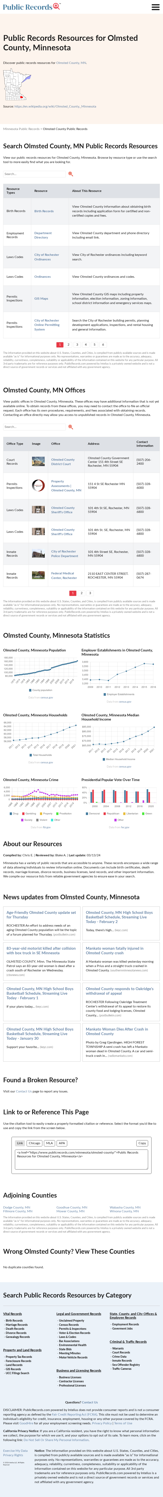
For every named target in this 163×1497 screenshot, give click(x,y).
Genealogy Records (18, 1337)
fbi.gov (47, 827)
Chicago (34, 1143)
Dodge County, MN (16, 1207)
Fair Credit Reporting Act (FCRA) (74, 1414)
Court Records (121, 1352)
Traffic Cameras (121, 1369)
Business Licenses (70, 1377)
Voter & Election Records (74, 1333)
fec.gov (125, 827)
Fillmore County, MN (17, 1211)
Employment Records (125, 1324)
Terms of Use (123, 1423)
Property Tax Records (19, 1357)
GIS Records (13, 1369)
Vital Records (12, 1314)
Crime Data (119, 1356)
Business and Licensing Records (78, 1370)
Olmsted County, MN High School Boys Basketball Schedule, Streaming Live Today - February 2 (119, 917)
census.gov (47, 697)
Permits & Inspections (72, 1329)
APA (62, 1143)
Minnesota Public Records (21, 129)
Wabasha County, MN (125, 1207)
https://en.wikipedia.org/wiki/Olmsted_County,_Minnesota (55, 106)
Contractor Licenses (71, 1381)
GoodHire (26, 1423)
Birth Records (14, 1320)
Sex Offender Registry (126, 1365)
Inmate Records (122, 1360)
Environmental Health (72, 1345)
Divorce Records (16, 1333)
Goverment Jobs (122, 1328)
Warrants (118, 1348)
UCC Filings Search (17, 1373)
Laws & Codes (67, 1337)
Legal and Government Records (78, 1314)
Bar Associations (69, 1341)
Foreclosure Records (18, 1361)
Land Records (14, 1365)
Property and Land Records (22, 1350)
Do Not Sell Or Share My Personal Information (56, 1440)
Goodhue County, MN (71, 1207)
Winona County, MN (124, 1211)
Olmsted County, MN (71, 63)
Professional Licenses (72, 1385)
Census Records (69, 1325)
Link (20, 1143)
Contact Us (24, 1091)
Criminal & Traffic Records (128, 1341)
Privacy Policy (102, 1423)
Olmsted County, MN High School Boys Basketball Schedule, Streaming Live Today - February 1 (40, 993)
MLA (49, 1143)
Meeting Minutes (70, 1353)
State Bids (65, 1349)
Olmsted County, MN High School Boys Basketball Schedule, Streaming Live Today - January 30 (40, 1034)
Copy (142, 1143)
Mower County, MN (70, 1211)
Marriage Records (17, 1325)
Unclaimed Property (71, 1320)
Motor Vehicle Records (73, 1357)
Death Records (15, 1329)
